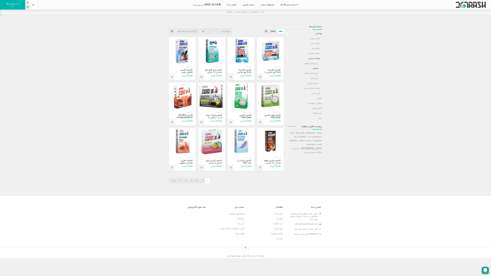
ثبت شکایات (278, 223)
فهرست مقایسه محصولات (172, 31)
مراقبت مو (316, 48)
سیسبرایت (296, 148)
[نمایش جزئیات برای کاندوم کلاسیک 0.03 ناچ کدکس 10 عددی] (241, 50)
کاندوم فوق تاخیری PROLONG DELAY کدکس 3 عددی (272, 119)
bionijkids (310, 133)
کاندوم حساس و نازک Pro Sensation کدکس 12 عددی (244, 164)
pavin (319, 144)
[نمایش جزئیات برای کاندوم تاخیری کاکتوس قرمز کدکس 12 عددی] (182, 50)
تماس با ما (279, 213)
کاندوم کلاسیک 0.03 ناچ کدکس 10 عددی (244, 72)
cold (292, 133)
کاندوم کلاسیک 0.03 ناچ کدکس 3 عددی (273, 72)
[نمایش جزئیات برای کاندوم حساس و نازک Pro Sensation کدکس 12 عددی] (241, 141)
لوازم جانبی (315, 93)
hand (301, 140)
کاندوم (315, 68)
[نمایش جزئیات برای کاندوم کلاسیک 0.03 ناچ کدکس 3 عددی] (270, 50)
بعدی (180, 180)
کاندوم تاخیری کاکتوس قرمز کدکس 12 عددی (185, 72)
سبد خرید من (13, 5)
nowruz (293, 140)
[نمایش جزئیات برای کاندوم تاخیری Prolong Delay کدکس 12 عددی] (241, 96)
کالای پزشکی (317, 108)
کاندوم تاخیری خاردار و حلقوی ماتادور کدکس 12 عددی (185, 164)
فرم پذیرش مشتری (237, 213)
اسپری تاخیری (313, 83)
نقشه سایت (239, 233)
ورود (25, 2)
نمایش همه (291, 126)
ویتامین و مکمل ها (315, 103)
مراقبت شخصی (314, 53)
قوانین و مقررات (277, 233)
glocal (308, 140)
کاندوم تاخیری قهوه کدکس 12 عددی (272, 162)
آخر (174, 181)
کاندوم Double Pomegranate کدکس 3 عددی (185, 118)
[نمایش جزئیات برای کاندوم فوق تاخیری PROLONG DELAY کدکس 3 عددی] (270, 96)
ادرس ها (241, 223)
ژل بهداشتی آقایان (311, 73)
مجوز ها (280, 218)
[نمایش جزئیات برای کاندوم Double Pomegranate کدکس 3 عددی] (182, 96)
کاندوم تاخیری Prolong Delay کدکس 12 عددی (243, 119)
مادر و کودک (317, 113)
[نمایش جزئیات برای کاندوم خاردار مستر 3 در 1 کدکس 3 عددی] (211, 96)
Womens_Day (311, 149)
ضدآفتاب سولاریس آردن (313, 152)
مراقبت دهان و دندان (312, 88)
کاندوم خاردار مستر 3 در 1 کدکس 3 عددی (214, 118)
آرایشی (319, 98)
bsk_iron (300, 133)
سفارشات (240, 218)
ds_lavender (300, 137)
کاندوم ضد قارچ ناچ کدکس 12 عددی (213, 71)
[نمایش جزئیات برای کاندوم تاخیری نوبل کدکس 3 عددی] (211, 141)
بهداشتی (254, 12)
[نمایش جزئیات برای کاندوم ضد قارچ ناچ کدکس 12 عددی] (211, 50)
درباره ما (279, 238)
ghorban (317, 140)
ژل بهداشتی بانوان (311, 63)
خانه (262, 12)
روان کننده (314, 78)
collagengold (315, 137)
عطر (320, 118)
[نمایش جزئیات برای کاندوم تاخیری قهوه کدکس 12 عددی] (270, 141)
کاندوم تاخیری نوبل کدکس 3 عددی (214, 162)
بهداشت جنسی (241, 12)
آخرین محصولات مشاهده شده (232, 228)
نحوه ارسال (278, 228)
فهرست (266, 31)
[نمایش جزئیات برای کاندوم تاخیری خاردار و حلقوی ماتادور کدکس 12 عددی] (182, 141)
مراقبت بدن (315, 43)
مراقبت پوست (314, 38)
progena (311, 144)
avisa (319, 133)
